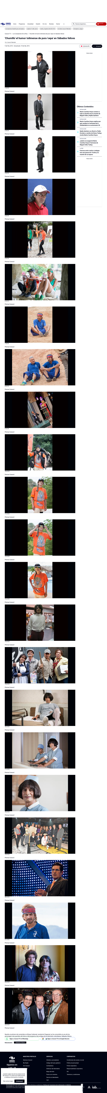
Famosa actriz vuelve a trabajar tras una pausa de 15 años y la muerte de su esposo (90, 152)
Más (63, 24)
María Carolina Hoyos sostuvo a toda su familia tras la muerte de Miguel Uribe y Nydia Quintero (90, 113)
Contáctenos (49, 1066)
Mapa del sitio (50, 1071)
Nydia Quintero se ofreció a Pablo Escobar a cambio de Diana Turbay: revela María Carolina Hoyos (91, 133)
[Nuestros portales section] (36, 1056)
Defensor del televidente (53, 1068)
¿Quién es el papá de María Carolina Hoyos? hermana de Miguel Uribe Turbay (89, 143)
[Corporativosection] (83, 1056)
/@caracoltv (86, 46)
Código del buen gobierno (53, 1063)
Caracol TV (8, 33)
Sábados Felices (20, 1042)
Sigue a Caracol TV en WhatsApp (19, 1039)
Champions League (78, 28)
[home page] (6, 24)
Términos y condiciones (73, 1074)
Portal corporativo (72, 1066)
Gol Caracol (26, 1066)
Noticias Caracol (27, 1060)
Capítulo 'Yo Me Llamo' (32, 28)
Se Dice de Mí (83, 109)
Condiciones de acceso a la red (75, 1060)
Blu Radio (25, 1063)
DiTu (24, 1071)
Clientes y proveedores (52, 1060)
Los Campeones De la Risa (20, 33)
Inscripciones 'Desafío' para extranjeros (14, 28)
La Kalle (25, 1068)
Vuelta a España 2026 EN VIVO (47, 28)
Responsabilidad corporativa (75, 1068)
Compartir (98, 46)
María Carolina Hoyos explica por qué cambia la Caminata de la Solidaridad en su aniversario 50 (90, 123)
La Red (81, 148)
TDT (47, 1080)
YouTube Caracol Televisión (64, 28)
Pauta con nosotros (51, 1074)
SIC (68, 1071)
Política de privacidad (73, 1063)
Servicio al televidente (52, 1077)
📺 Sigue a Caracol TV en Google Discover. (58, 1039)
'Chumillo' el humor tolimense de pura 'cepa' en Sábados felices (46, 33)
